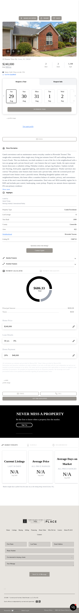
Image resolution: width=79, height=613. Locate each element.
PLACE (36, 597)
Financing (34, 530)
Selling (27, 530)
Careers (60, 530)
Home (8, 530)
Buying (21, 530)
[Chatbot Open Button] (73, 607)
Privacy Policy (48, 610)
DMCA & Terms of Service (62, 610)
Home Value (42, 530)
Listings (14, 530)
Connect (39, 534)
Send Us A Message (40, 574)
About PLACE (68, 530)
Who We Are (52, 530)
